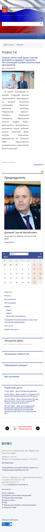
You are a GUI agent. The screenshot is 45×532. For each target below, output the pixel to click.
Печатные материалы (15, 316)
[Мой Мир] (8, 443)
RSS (5, 502)
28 (16, 282)
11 (40, 269)
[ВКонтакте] (3, 443)
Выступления (10, 299)
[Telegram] (11, 443)
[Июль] (4, 254)
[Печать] (29, 19)
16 (28, 274)
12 (5, 274)
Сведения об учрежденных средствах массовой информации (21, 321)
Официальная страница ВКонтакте (17, 15)
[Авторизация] (38, 19)
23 (28, 278)
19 (5, 278)
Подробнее (38, 164)
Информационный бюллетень (15, 470)
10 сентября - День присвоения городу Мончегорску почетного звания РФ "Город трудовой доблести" (21, 401)
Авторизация (7, 463)
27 (11, 282)
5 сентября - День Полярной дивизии (20, 391)
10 (34, 269)
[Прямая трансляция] (25, 19)
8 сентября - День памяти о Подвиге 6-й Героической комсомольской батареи (21, 395)
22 (22, 278)
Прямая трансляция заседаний (17, 495)
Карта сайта (9, 500)
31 (34, 282)
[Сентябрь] (40, 254)
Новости (8, 292)
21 (16, 278)
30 (28, 282)
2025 (39, 257)
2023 (5, 257)
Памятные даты (11, 329)
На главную (8, 493)
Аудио (9, 313)
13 (11, 274)
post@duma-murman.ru (17, 484)
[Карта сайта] (32, 19)
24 (34, 278)
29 (22, 282)
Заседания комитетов (16, 353)
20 (11, 278)
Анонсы (7, 295)
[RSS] (35, 19)
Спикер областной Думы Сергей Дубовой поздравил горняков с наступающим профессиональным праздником (21, 61)
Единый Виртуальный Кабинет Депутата (20, 467)
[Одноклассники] (5, 443)
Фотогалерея (10, 303)
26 (5, 282)
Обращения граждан (12, 498)
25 (40, 278)
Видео (9, 310)
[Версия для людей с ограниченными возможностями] (41, 18)
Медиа (7, 306)
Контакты (8, 326)
